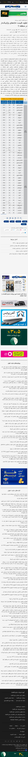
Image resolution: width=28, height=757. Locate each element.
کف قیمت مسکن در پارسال (21, 251)
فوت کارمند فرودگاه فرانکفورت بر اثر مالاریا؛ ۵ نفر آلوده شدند (14, 680)
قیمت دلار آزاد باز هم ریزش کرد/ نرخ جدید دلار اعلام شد (15, 426)
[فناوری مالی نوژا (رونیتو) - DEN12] (14, 476)
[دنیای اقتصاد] (12, 7)
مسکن (6, 221)
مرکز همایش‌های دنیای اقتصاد (18, 709)
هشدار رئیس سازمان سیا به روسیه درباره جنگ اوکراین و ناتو (14, 643)
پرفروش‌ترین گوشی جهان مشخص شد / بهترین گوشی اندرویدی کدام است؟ (15, 417)
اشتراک (10, 726)
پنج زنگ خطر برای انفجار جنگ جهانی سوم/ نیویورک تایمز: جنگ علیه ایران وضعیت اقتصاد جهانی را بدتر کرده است (15, 606)
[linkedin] (12, 218)
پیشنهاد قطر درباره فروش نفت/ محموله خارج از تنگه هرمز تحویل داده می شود (15, 462)
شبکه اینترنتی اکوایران (9, 698)
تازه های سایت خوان (14, 491)
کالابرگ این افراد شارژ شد (22, 498)
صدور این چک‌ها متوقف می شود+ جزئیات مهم (17, 542)
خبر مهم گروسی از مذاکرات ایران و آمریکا (18, 429)
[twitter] (15, 218)
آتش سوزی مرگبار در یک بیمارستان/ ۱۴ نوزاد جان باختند (15, 404)
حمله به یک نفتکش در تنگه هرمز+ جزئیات (18, 640)
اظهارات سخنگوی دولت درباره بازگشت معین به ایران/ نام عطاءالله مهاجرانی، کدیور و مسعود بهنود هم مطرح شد (15, 407)
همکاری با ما (12, 728)
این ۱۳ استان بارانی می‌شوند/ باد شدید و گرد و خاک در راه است (14, 394)
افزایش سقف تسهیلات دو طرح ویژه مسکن (18, 254)
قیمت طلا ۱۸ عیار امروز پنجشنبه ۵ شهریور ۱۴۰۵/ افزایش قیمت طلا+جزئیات (14, 588)
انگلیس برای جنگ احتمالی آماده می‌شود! (18, 442)
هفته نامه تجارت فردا (20, 700)
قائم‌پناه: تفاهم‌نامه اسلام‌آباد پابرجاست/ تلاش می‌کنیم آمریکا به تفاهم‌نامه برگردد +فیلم (14, 653)
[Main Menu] (25, 6)
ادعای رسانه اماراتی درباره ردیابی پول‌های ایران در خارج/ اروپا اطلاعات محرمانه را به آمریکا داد (14, 494)
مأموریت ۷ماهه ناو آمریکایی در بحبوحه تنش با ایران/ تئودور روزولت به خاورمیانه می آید (14, 555)
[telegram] (10, 218)
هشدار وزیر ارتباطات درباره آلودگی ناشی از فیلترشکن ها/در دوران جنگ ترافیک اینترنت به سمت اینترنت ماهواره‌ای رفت (15, 649)
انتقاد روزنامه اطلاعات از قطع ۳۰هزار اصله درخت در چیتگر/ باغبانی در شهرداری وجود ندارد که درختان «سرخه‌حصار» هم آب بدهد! (14, 563)
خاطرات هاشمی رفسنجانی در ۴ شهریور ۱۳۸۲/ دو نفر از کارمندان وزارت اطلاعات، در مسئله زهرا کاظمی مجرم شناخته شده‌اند (15, 382)
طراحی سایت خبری (22, 750)
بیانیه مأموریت (13, 734)
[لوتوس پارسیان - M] (14, 754)
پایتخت (18, 221)
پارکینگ (23, 224)
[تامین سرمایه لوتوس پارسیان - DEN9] (14, 337)
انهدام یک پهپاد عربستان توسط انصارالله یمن (18, 624)
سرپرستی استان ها (21, 728)
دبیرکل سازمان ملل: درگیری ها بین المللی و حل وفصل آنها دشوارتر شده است (15, 660)
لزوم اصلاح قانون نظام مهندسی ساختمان (18, 246)
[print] (7, 218)
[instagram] (22, 741)
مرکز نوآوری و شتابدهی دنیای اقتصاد (17, 712)
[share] (11, 741)
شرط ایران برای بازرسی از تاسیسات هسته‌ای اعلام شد (16, 391)
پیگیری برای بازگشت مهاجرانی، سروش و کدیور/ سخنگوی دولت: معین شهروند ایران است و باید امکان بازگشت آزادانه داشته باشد (14, 399)
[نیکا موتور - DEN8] (14, 303)
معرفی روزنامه (22, 734)
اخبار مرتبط (14, 239)
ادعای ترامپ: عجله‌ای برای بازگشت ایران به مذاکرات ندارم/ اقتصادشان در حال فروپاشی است (15, 539)
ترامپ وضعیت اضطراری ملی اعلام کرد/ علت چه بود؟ (16, 549)
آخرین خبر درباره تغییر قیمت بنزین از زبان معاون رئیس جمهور (14, 645)
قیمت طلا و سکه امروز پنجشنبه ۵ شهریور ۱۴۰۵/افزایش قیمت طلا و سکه (14, 595)
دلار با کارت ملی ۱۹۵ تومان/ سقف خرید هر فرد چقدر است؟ (14, 421)
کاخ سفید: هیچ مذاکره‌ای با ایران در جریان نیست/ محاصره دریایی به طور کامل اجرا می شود (15, 628)
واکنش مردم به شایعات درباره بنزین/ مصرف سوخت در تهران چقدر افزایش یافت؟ (14, 526)
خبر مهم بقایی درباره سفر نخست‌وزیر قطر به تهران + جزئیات (14, 411)
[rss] (14, 741)
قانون (12, 221)
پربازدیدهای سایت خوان (14, 363)
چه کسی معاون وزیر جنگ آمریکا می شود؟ (18, 599)
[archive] (6, 741)
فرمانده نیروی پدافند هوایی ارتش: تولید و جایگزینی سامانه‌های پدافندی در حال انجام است (14, 445)
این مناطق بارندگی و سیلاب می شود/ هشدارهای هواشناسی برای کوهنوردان (14, 632)
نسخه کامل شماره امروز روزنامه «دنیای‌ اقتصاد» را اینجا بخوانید (14, 295)
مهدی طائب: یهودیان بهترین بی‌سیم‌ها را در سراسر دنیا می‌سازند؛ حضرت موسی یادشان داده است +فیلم (15, 530)
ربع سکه (21, 2)
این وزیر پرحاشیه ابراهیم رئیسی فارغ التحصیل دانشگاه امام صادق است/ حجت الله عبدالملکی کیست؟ (14, 534)
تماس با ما (22, 726)
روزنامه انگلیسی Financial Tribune (17, 720)
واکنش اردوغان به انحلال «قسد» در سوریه (18, 449)
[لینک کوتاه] (21, 218)
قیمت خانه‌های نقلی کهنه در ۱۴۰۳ (20, 243)
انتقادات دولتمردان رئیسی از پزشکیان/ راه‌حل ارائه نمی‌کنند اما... (14, 582)
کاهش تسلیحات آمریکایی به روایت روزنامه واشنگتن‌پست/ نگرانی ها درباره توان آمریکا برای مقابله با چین (15, 578)
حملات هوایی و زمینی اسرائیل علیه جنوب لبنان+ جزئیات (15, 552)
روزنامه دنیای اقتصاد (20, 698)
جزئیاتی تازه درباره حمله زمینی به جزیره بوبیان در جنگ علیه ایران (14, 377)
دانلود (3, 213)
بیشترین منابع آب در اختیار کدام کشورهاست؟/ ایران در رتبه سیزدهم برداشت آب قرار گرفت (14, 620)
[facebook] (18, 218)
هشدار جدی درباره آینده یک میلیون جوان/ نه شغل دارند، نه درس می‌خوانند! (14, 522)
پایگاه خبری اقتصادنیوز (8, 700)
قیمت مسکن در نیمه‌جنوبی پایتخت (19, 248)
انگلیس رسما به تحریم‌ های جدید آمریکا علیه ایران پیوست (15, 414)
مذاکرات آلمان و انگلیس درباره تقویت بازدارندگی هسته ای (15, 592)
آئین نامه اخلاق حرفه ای (20, 737)
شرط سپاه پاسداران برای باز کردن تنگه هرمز (18, 664)
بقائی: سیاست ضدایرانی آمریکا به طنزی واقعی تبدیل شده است (14, 673)
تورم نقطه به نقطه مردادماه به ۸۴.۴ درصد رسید (17, 657)
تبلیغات (16, 726)
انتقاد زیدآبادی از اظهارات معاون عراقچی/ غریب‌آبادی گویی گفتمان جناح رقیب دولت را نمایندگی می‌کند (15, 387)
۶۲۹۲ (21, 30)
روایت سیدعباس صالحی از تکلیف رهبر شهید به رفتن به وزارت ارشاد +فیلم (14, 677)
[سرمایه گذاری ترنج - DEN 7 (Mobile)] (14, 13)
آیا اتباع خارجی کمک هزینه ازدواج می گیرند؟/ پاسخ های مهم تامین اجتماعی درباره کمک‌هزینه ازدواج (14, 616)
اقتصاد (24, 221)
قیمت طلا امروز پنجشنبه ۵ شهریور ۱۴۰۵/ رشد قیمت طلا (15, 585)
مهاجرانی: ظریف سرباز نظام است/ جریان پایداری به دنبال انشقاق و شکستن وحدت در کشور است (15, 373)
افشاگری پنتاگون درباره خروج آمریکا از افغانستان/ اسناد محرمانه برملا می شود (14, 602)
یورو (8, 2)
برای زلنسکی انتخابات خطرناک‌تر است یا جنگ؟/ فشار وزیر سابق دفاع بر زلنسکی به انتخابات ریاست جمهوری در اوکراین (14, 568)
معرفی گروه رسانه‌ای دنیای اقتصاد (18, 695)
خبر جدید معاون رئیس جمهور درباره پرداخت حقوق (16, 423)
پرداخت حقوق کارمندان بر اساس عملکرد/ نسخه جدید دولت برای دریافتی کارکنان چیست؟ (14, 432)
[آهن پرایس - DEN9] (14, 317)
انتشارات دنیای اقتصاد (20, 706)
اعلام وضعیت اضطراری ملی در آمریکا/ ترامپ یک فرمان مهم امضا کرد (14, 636)
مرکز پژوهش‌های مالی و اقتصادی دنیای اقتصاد (15, 714)
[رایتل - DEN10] (14, 354)
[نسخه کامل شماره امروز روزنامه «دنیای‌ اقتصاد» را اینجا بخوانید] (14, 283)
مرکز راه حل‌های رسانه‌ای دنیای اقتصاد (17, 717)
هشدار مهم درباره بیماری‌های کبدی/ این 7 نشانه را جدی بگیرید (14, 501)
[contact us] (8, 741)
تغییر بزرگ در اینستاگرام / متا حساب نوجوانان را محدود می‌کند (14, 671)
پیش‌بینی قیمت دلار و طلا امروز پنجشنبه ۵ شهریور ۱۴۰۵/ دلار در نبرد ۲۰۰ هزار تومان (14, 452)
